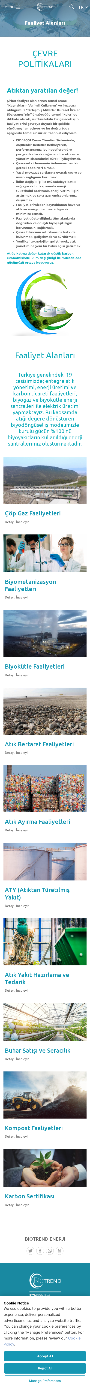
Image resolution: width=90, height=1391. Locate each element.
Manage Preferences (45, 1381)
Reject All (45, 1368)
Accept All (45, 1356)
